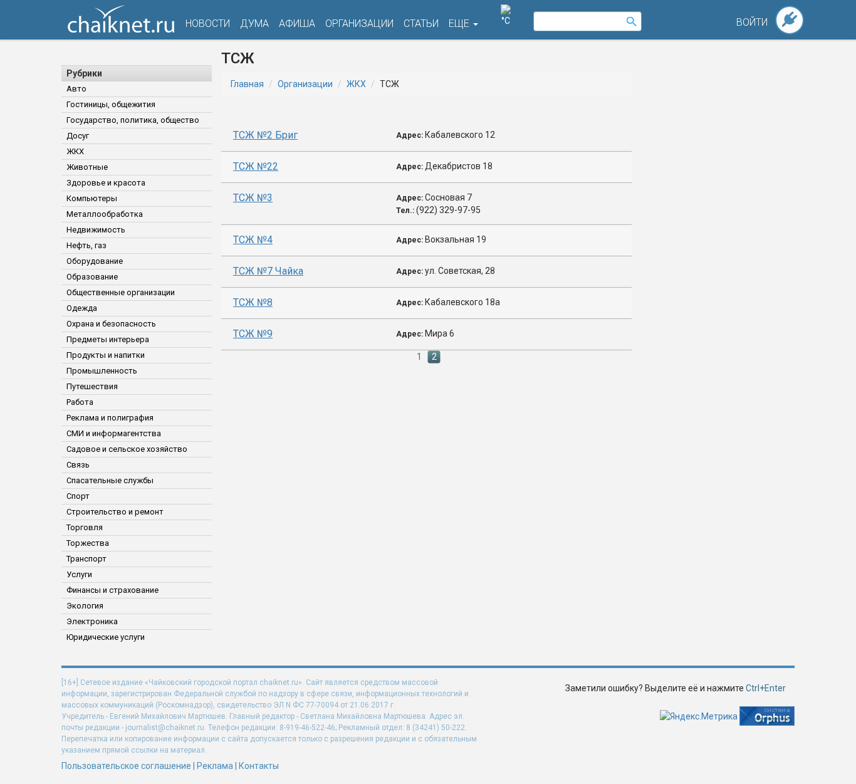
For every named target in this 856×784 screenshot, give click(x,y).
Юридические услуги (105, 637)
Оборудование (94, 261)
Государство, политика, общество (132, 120)
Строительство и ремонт (115, 511)
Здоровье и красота (105, 182)
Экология (84, 605)
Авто (76, 88)
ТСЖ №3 (253, 198)
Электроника (92, 621)
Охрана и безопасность (111, 323)
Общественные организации (120, 292)
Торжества (87, 543)
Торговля (84, 527)
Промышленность (101, 370)
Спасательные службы (110, 480)
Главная (247, 84)
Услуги (79, 574)
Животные (87, 167)
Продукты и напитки (105, 355)
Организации (305, 84)
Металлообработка (104, 214)
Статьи (421, 23)
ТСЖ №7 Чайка (268, 271)
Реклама (215, 766)
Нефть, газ (86, 245)
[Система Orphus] (767, 715)
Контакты (259, 766)
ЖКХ (75, 151)
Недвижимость (95, 229)
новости (207, 23)
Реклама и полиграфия (110, 417)
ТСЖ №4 (253, 240)
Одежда (81, 308)
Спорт (78, 496)
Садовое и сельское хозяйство (126, 449)
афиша (297, 23)
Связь (78, 464)
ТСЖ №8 (253, 302)
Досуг (77, 135)
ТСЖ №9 (253, 334)
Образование (92, 276)
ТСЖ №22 (255, 166)
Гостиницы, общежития (110, 104)
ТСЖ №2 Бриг (265, 135)
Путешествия (92, 386)
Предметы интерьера (107, 339)
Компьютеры (91, 198)
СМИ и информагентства (113, 433)
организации (359, 23)
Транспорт (86, 558)
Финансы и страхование (112, 590)
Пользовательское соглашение (126, 766)
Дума (254, 23)
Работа (79, 402)
